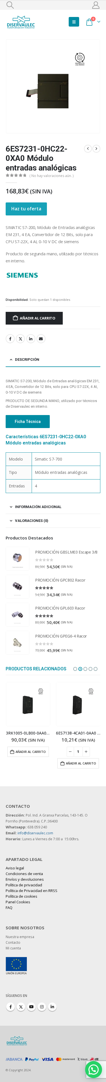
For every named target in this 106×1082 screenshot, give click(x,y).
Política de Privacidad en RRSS (31, 890)
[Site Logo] (21, 21)
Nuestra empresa (20, 936)
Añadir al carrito (37, 318)
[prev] (88, 149)
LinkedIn (30, 338)
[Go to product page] (17, 559)
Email (41, 338)
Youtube (31, 1007)
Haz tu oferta (26, 209)
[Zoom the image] (16, 960)
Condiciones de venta (24, 873)
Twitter (20, 338)
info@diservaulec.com (35, 833)
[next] (96, 149)
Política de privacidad (24, 884)
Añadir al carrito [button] (31, 752)
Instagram (42, 1007)
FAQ (9, 907)
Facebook (10, 338)
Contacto (13, 942)
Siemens (47, 274)
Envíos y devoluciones (25, 879)
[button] (10, 5)
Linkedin (52, 1007)
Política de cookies (21, 896)
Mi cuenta (13, 948)
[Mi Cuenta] (96, 5)
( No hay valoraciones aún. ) (51, 175)
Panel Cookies (18, 901)
